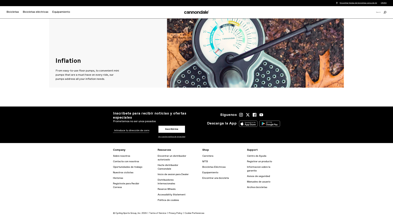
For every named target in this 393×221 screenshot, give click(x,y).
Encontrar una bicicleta (215, 178)
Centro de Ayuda (256, 156)
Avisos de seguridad (258, 176)
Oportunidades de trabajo (127, 167)
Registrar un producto (259, 161)
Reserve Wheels (167, 189)
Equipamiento (61, 12)
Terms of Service (157, 213)
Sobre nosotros (121, 156)
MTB (205, 161)
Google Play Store (269, 124)
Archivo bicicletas (257, 187)
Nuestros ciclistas (123, 172)
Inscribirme (171, 129)
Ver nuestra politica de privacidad (171, 137)
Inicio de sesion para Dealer (173, 174)
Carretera (207, 156)
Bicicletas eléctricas (35, 12)
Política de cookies (168, 200)
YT (261, 115)
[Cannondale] (196, 12)
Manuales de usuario (258, 181)
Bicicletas (12, 12)
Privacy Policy (175, 213)
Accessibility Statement (171, 194)
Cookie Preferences (194, 213)
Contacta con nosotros (126, 161)
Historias (118, 178)
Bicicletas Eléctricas (214, 167)
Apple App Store (248, 124)
